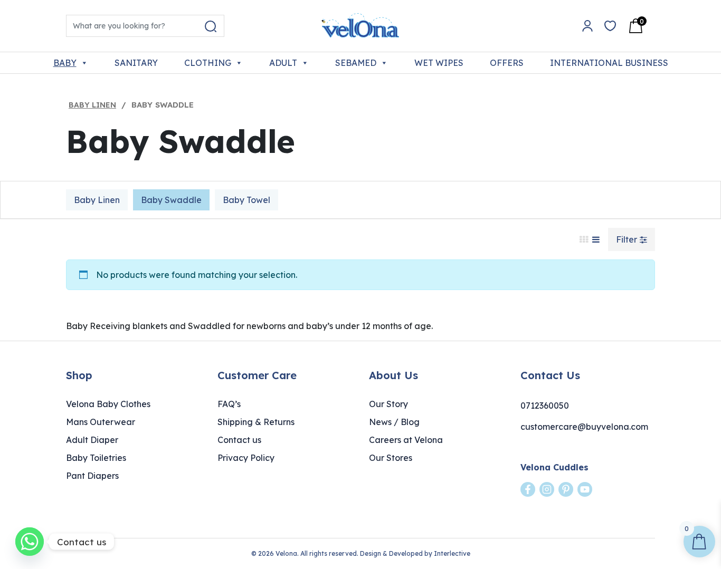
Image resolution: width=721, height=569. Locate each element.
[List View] (596, 239)
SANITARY (136, 62)
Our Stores (390, 457)
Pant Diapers (92, 475)
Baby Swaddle (171, 200)
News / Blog (394, 422)
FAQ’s (229, 404)
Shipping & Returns (256, 422)
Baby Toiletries (96, 457)
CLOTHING (207, 62)
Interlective (452, 553)
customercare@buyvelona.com (584, 426)
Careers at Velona (406, 440)
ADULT (283, 62)
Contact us (239, 440)
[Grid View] (584, 239)
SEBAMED (355, 62)
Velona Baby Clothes (108, 404)
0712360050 (544, 405)
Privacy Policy (245, 457)
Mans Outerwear (100, 422)
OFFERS (507, 62)
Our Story (388, 404)
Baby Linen (92, 105)
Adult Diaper (92, 440)
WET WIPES (438, 62)
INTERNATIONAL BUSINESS (609, 62)
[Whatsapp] (29, 541)
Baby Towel (246, 200)
